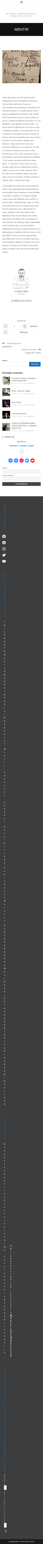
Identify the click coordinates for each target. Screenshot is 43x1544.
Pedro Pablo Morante (19, 414)
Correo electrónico (8, 475)
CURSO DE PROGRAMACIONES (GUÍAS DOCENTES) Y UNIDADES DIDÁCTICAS (24, 425)
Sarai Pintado (16, 402)
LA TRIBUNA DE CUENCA (21, 300)
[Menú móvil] (21, 2)
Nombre (4, 468)
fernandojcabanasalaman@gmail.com (11, 1324)
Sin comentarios (29, 383)
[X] (21, 451)
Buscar (4, 360)
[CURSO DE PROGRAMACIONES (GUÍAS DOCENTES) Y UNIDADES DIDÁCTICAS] (6, 427)
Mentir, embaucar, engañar (21, 391)
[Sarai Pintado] (6, 403)
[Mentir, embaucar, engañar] (6, 392)
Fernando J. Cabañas (21, 291)
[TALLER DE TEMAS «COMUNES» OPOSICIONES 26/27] (6, 381)
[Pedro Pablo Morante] (6, 415)
